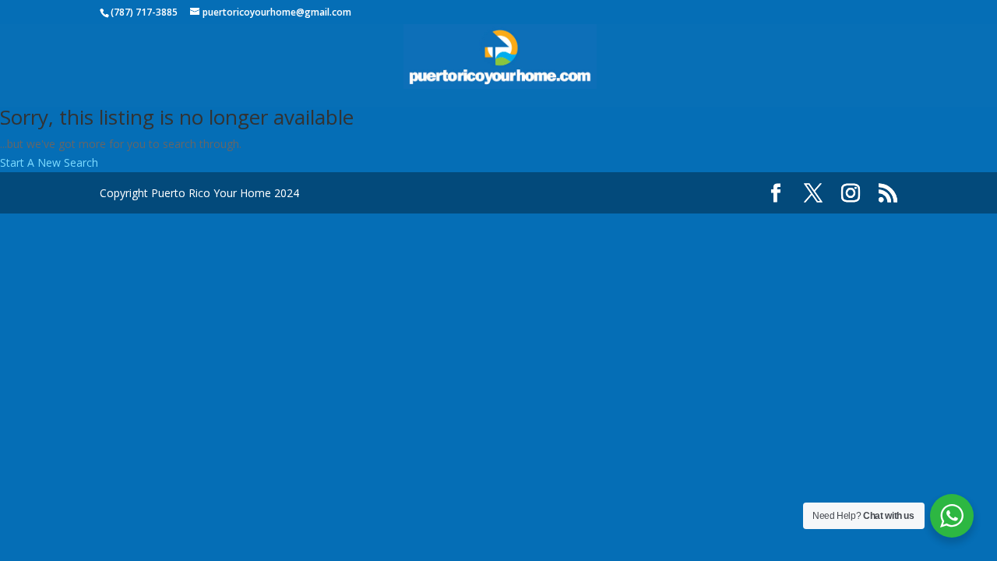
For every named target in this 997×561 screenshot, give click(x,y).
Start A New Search (49, 162)
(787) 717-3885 (144, 12)
